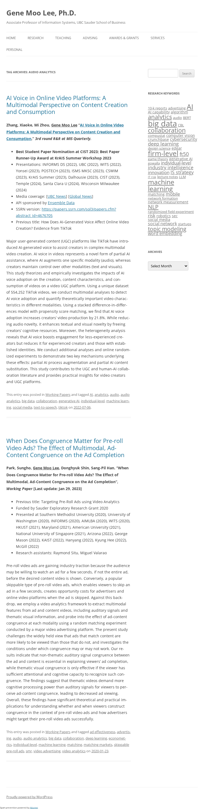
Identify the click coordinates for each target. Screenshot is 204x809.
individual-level (93, 401)
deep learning (96, 738)
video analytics (74, 751)
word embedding (165, 233)
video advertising (47, 751)
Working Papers (57, 394)
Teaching (63, 38)
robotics (163, 215)
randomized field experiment (171, 211)
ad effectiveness (102, 731)
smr (29, 751)
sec (175, 215)
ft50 (184, 154)
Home (11, 38)
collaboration (46, 401)
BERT (187, 117)
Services (158, 38)
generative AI (69, 401)
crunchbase (158, 139)
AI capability (159, 111)
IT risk (152, 177)
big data (28, 401)
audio (114, 394)
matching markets (98, 744)
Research (36, 38)
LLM (182, 176)
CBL (181, 125)
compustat (156, 135)
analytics (101, 394)
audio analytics (35, 738)
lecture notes (167, 176)
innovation (158, 172)
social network (162, 224)
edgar (177, 148)
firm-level (163, 153)
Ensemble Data (61, 202)
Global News (81, 196)
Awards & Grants (124, 38)
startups (184, 223)
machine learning (52, 744)
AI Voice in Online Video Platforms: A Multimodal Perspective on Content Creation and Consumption (67, 105)
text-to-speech (45, 407)
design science (159, 148)
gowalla (154, 163)
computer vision (180, 135)
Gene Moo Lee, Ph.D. (41, 13)
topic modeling (167, 229)
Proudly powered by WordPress (29, 797)
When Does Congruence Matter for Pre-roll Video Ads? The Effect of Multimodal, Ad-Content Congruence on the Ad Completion (65, 448)
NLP (153, 207)
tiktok (63, 407)
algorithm (179, 111)
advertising (177, 108)
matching (74, 744)
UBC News (57, 196)
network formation (163, 198)
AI (91, 394)
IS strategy (182, 172)
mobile (173, 194)
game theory (158, 159)
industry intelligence (170, 167)
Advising (90, 38)
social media (22, 407)
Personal (14, 49)
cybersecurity (183, 139)
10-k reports (157, 108)
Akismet (34, 807)
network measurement (168, 201)
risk (151, 215)
